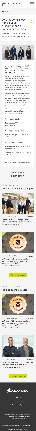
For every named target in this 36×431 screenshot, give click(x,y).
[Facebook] (12, 176)
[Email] (22, 176)
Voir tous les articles (18, 275)
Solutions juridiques (18, 405)
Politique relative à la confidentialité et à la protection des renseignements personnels (16, 426)
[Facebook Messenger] (19, 176)
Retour (7, 11)
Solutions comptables (18, 401)
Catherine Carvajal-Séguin (13, 36)
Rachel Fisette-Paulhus (12, 224)
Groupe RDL (18, 397)
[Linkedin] (16, 176)
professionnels (25, 162)
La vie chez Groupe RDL (19, 33)
